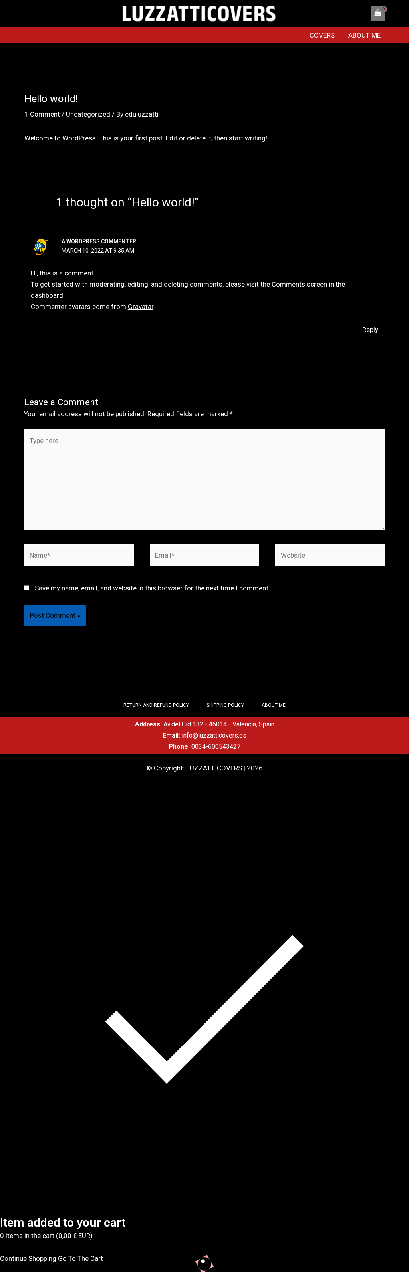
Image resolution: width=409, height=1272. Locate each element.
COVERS (322, 35)
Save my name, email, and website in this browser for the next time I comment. (152, 588)
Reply (370, 330)
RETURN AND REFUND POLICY (156, 705)
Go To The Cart (80, 1258)
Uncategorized (88, 114)
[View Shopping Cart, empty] (378, 13)
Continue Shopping (28, 1258)
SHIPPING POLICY (225, 705)
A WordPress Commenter (99, 241)
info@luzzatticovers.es (214, 735)
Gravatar (140, 307)
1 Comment (42, 114)
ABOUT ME (364, 35)
